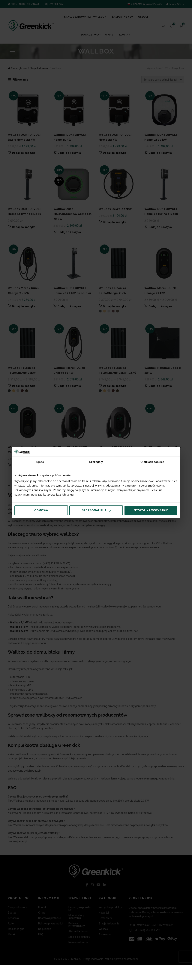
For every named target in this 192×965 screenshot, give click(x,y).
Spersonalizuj (94, 510)
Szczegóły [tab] (96, 461)
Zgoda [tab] (40, 461)
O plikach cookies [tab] (152, 461)
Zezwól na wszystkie (151, 510)
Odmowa (41, 510)
